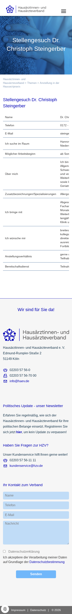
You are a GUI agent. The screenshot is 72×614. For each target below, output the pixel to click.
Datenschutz (38, 610)
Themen (32, 82)
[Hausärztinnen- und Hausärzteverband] (32, 8)
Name (9, 495)
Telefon (10, 505)
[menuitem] (20, 610)
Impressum (18, 610)
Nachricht (12, 523)
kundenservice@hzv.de (26, 465)
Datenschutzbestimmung (47, 562)
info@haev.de (19, 381)
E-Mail (9, 515)
